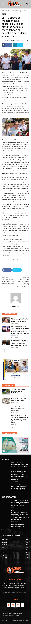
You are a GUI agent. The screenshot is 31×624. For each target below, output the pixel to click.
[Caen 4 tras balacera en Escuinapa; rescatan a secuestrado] (6, 409)
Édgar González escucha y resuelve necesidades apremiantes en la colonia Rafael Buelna (23, 283)
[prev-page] (3, 350)
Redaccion (12, 40)
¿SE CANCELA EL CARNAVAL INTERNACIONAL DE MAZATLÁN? (19, 391)
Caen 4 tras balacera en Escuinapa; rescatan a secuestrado (18, 408)
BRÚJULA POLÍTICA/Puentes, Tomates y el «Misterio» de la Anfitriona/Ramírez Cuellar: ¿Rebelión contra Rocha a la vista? (19, 419)
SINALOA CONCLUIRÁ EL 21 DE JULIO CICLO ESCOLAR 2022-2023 (8, 281)
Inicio (3, 10)
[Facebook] (8, 605)
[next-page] (5, 350)
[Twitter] (18, 605)
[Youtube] (22, 605)
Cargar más (15, 428)
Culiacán (7, 10)
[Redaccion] (3, 40)
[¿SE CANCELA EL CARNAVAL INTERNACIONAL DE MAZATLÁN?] (6, 392)
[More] (25, 45)
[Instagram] (13, 605)
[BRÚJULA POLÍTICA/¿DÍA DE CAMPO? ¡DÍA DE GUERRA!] (6, 401)
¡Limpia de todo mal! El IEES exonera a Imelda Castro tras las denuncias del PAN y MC (19, 319)
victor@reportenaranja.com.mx (18, 593)
